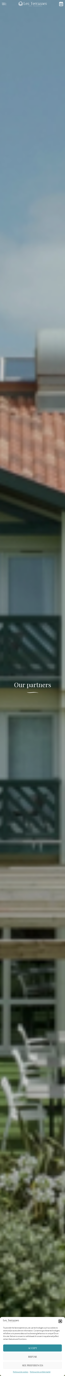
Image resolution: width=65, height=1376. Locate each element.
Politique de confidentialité (40, 1372)
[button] (60, 1321)
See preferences (32, 1365)
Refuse (32, 1356)
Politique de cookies (20, 1372)
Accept (32, 1348)
